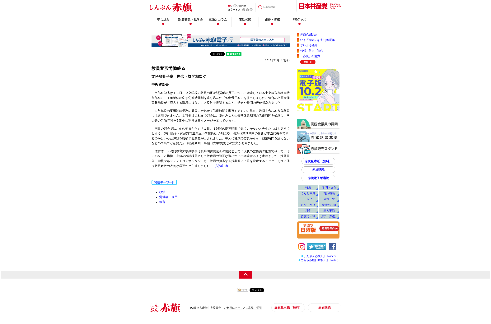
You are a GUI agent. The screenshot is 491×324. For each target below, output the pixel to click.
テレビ (308, 199)
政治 (162, 192)
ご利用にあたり (233, 307)
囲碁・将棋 (272, 19)
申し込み (163, 19)
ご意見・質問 (254, 307)
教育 (162, 202)
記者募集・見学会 (190, 19)
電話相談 (245, 19)
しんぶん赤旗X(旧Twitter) (319, 256)
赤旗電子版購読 (318, 178)
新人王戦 (329, 210)
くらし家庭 (308, 193)
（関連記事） (222, 166)
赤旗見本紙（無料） (318, 161)
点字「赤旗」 (329, 216)
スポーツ (329, 199)
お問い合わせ (238, 5)
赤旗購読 (318, 169)
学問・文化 (329, 187)
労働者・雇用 (168, 197)
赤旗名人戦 (308, 216)
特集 (308, 187)
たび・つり (308, 204)
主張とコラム (218, 19)
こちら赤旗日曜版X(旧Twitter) (320, 260)
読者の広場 (329, 204)
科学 (308, 210)
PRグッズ (299, 19)
